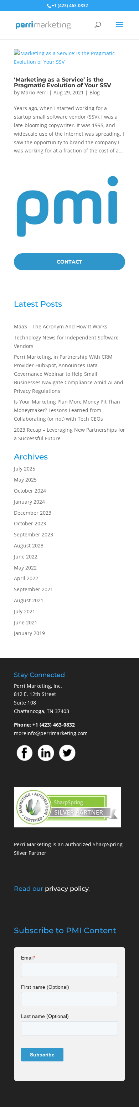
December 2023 (32, 512)
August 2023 (28, 545)
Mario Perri (34, 92)
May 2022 (25, 567)
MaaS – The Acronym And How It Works (60, 326)
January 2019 (29, 633)
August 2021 (28, 600)
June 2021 (25, 622)
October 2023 (30, 523)
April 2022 (26, 578)
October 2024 (30, 490)
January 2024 (29, 501)
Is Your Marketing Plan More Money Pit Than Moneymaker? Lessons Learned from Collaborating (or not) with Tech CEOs (67, 410)
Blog (94, 92)
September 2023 (33, 534)
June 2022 (25, 556)
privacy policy (66, 889)
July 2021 (24, 611)
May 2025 (25, 479)
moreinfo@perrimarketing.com (51, 733)
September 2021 (33, 589)
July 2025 (24, 468)
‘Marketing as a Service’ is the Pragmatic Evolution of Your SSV (62, 82)
